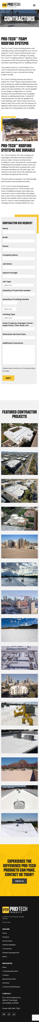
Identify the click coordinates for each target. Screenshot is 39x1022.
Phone (5, 246)
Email (5, 237)
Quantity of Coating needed (15, 299)
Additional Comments (12, 343)
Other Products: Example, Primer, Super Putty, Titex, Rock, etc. (17, 324)
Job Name (7, 264)
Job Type (6, 282)
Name (5, 228)
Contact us (19, 881)
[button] (34, 5)
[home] (8, 5)
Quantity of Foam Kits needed (16, 290)
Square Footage (9, 273)
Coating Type (8, 314)
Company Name (10, 255)
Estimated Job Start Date (14, 334)
